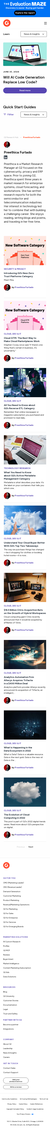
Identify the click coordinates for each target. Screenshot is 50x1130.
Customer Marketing (12, 896)
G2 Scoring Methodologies (28, 1099)
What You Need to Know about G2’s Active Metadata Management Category (19, 475)
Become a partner (10, 1024)
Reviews (6, 955)
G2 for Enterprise (10, 918)
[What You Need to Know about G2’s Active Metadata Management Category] (25, 449)
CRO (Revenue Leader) (12, 887)
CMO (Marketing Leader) (13, 883)
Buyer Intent (8, 959)
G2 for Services (9, 922)
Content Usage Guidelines (35, 1109)
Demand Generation (11, 891)
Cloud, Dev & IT (12, 334)
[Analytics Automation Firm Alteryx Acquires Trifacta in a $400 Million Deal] (25, 654)
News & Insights (10, 1053)
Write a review (16, 1087)
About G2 (7, 1044)
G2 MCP (6, 950)
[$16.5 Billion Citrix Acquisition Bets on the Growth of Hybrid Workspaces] (25, 587)
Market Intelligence (11, 963)
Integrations (8, 1029)
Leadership (8, 1048)
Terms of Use (44, 1099)
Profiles (6, 946)
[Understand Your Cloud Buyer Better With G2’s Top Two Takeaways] (25, 520)
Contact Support (10, 1072)
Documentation (10, 1005)
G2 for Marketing (10, 909)
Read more (25, 90)
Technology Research (17, 468)
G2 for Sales (8, 913)
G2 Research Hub (11, 137)
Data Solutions (9, 977)
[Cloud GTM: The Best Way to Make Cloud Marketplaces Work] (25, 315)
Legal (5, 1009)
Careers (6, 1057)
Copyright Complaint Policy (15, 1109)
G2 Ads (6, 972)
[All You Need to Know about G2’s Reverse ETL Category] (25, 382)
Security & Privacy (15, 269)
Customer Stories (10, 1000)
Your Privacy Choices (24, 1114)
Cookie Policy (23, 1104)
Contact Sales (9, 1068)
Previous (21, 847)
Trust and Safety (10, 1014)
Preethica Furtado (24, 287)
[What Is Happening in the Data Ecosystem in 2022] (25, 724)
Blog (5, 992)
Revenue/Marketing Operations (16, 905)
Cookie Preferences (36, 1104)
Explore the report (25, 13)
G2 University (8, 996)
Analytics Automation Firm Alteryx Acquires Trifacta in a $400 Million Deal (19, 680)
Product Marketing (11, 900)
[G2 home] (7, 22)
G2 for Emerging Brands (13, 926)
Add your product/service (15, 1080)
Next (30, 847)
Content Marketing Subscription (17, 968)
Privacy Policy (11, 1104)
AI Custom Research (11, 942)
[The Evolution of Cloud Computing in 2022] (25, 792)
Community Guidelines (9, 1099)
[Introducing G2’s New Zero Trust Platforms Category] (25, 250)
